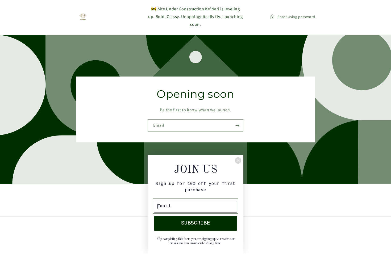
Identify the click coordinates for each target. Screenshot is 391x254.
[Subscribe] (237, 125)
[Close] (238, 160)
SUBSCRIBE (195, 223)
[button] (292, 17)
